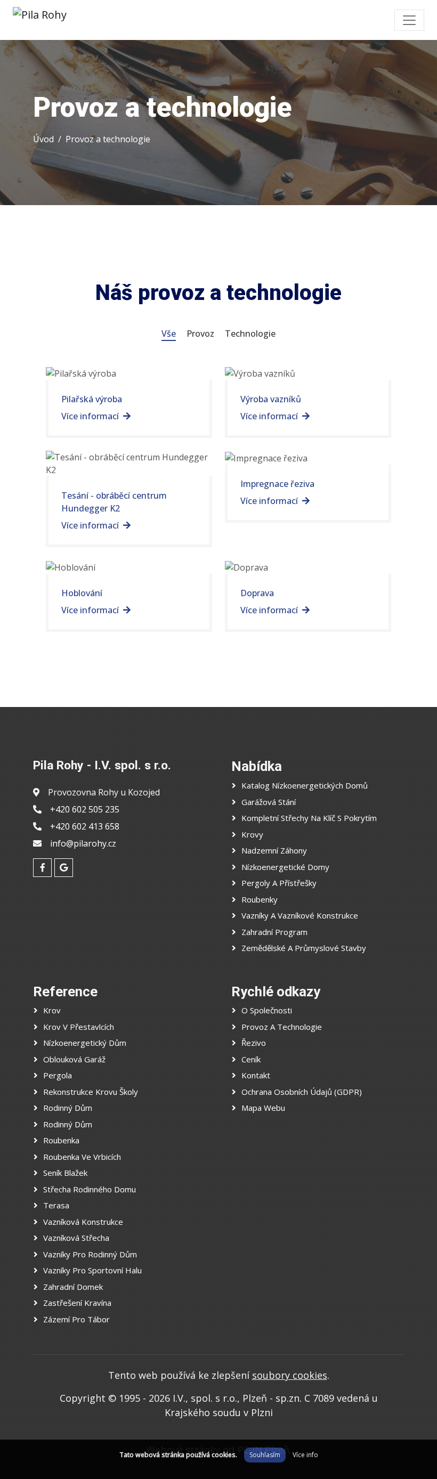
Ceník (251, 1059)
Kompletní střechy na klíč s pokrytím (309, 817)
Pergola (57, 1075)
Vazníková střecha (76, 1237)
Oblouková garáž (74, 1059)
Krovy (252, 834)
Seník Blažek (65, 1172)
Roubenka (61, 1140)
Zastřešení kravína (77, 1302)
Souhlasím (264, 1454)
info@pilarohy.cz (83, 843)
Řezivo (253, 1042)
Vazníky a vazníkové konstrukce (299, 915)
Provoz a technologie (108, 139)
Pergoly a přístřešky (279, 882)
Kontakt (255, 1075)
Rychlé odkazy (275, 991)
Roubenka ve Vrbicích (82, 1156)
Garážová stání (268, 802)
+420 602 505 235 (84, 809)
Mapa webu (263, 1107)
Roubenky (259, 899)
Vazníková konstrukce (83, 1221)
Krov (52, 1010)
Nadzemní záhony (274, 850)
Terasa (56, 1205)
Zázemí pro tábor (76, 1319)
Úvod (43, 139)
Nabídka (256, 766)
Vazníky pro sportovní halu (92, 1270)
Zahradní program (274, 932)
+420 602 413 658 (84, 826)
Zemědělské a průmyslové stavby (303, 947)
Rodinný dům (67, 1107)
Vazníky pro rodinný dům (90, 1254)
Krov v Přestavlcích (78, 1026)
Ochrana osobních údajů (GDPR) (301, 1091)
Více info (305, 1454)
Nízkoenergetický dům (84, 1042)
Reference (65, 991)
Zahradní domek (73, 1286)
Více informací (90, 416)
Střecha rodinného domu (89, 1189)
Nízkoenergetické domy (285, 867)
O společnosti (266, 1010)
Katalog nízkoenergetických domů (304, 785)
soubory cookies (289, 1375)
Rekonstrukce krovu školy (90, 1091)
